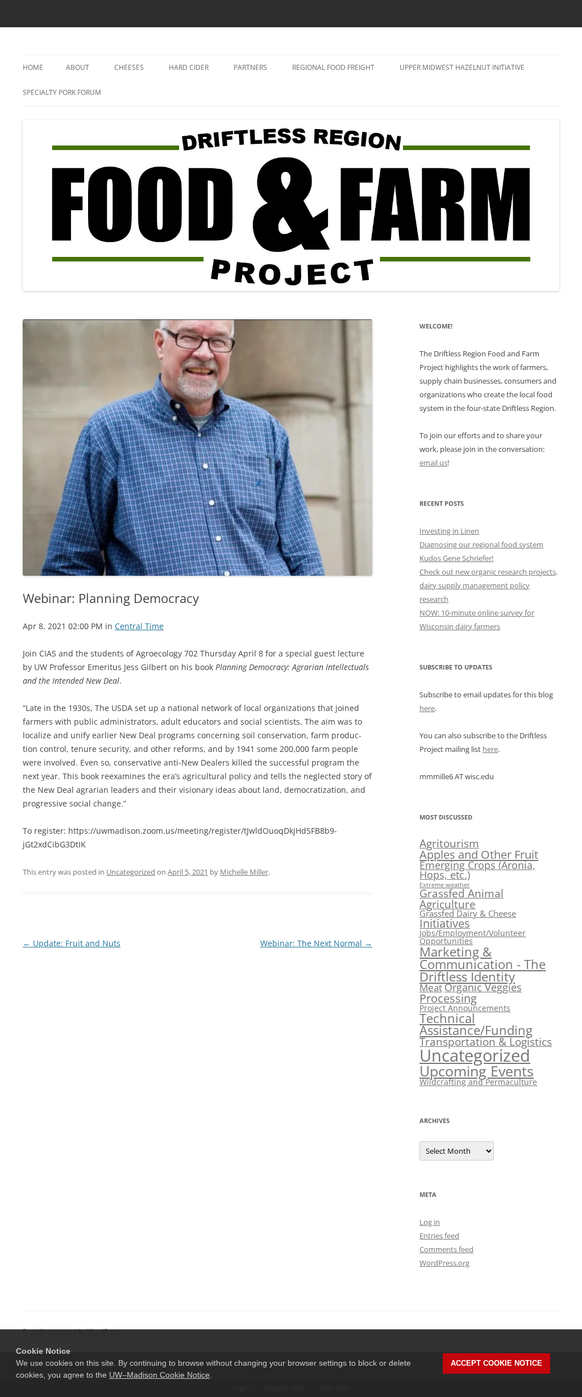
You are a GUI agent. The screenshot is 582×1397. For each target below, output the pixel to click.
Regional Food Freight (333, 67)
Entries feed (439, 1235)
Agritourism (449, 843)
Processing (448, 998)
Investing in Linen (449, 531)
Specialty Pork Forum (62, 92)
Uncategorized (130, 872)
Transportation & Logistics (485, 1041)
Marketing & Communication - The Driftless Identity (482, 964)
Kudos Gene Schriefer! (456, 558)
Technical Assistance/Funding (476, 1024)
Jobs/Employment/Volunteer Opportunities (472, 937)
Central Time (139, 626)
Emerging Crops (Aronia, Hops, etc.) (477, 870)
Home (33, 67)
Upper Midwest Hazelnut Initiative (462, 67)
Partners (250, 67)
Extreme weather (444, 885)
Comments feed (446, 1249)
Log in (429, 1222)
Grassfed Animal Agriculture (461, 898)
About (77, 67)
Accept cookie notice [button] (496, 1363)
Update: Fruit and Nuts (71, 943)
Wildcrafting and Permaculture (478, 1081)
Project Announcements (464, 1008)
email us (433, 463)
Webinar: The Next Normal (316, 943)
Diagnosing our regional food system (481, 544)
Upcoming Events (476, 1070)
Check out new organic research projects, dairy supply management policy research (488, 585)
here (427, 708)
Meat (430, 987)
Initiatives (444, 923)
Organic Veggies (483, 987)
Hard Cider (189, 67)
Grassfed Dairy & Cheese (467, 913)
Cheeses (129, 67)
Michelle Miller (244, 872)
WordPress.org (444, 1263)
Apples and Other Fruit (478, 854)
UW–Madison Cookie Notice (159, 1374)
